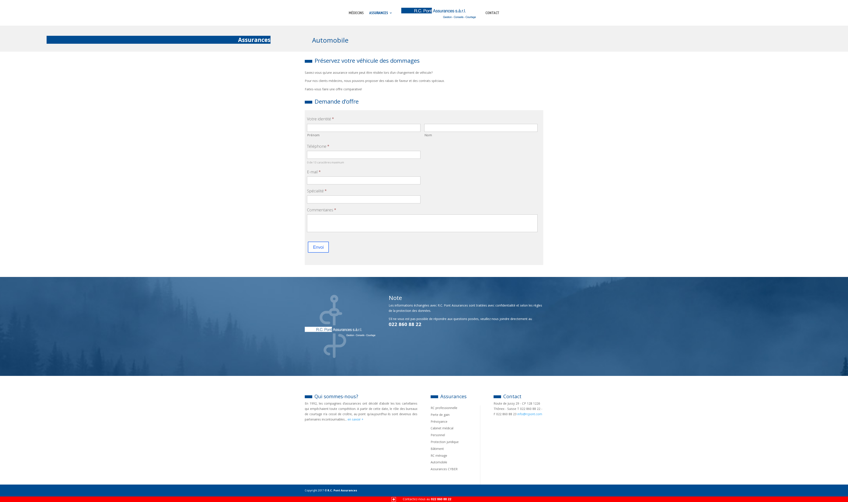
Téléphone (318, 146)
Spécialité (317, 190)
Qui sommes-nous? (336, 396)
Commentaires (321, 209)
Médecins (356, 13)
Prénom (313, 135)
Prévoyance (439, 421)
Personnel (438, 435)
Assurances (378, 13)
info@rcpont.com (529, 414)
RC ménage (439, 455)
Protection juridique (445, 442)
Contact (512, 396)
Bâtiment (437, 449)
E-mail (314, 171)
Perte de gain (440, 415)
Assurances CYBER (444, 469)
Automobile (439, 462)
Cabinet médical (442, 428)
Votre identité (320, 118)
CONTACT (492, 13)
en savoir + (355, 419)
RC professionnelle (444, 408)
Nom (428, 135)
